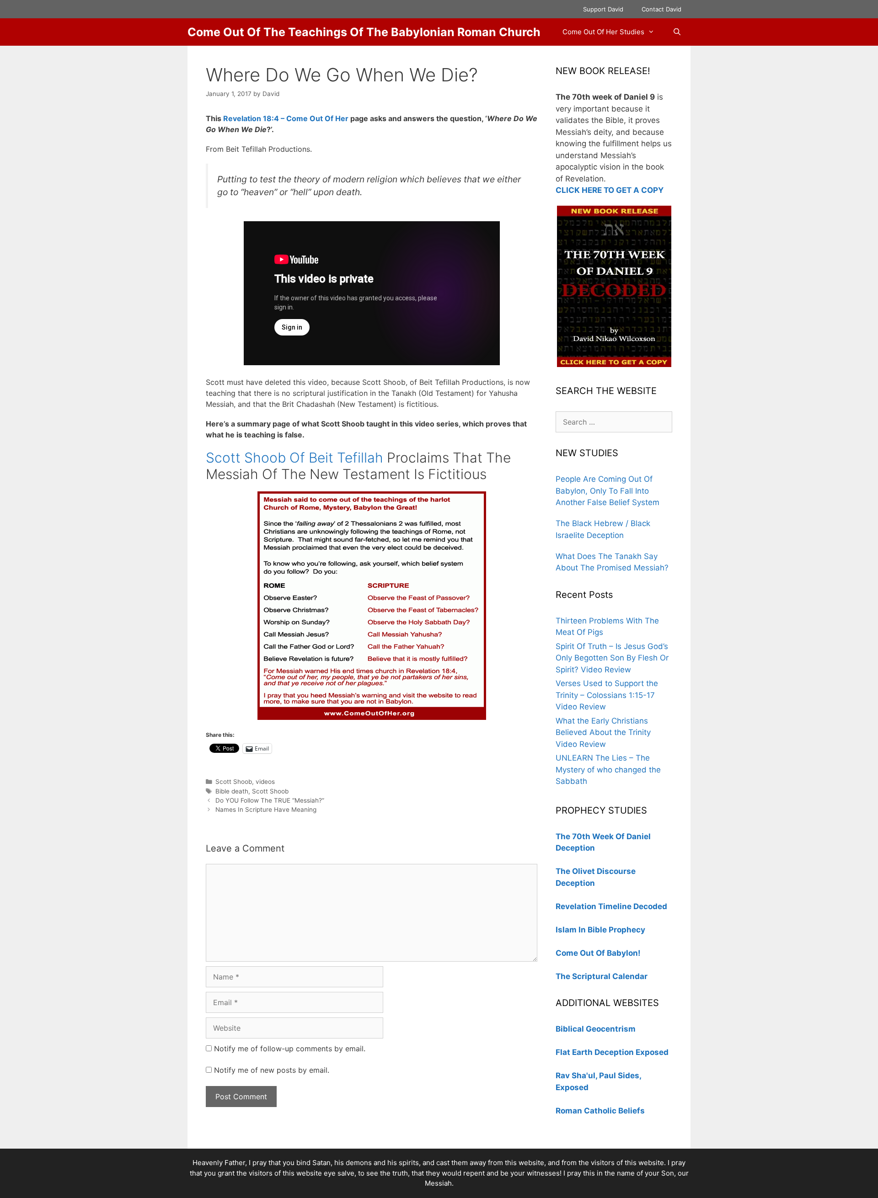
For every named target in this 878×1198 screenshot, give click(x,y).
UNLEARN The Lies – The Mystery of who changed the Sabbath (608, 769)
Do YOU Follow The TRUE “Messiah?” (269, 800)
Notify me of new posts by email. (271, 1070)
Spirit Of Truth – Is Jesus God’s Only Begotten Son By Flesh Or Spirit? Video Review (612, 658)
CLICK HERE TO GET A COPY (610, 190)
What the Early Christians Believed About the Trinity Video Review (603, 732)
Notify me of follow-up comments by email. (289, 1048)
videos (265, 781)
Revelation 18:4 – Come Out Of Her (285, 118)
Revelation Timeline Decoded (611, 906)
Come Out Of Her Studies (603, 31)
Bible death (231, 791)
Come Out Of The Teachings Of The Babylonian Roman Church (364, 32)
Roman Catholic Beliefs (600, 1110)
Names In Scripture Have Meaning (265, 809)
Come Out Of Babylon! (598, 953)
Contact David (661, 9)
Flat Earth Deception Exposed (612, 1052)
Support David (603, 9)
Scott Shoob (233, 781)
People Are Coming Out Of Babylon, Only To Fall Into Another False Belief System (607, 490)
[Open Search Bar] (677, 32)
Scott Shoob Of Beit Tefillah (294, 457)
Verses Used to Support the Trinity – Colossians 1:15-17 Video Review (607, 695)
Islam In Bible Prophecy (600, 929)
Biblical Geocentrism (596, 1028)
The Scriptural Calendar (602, 976)
